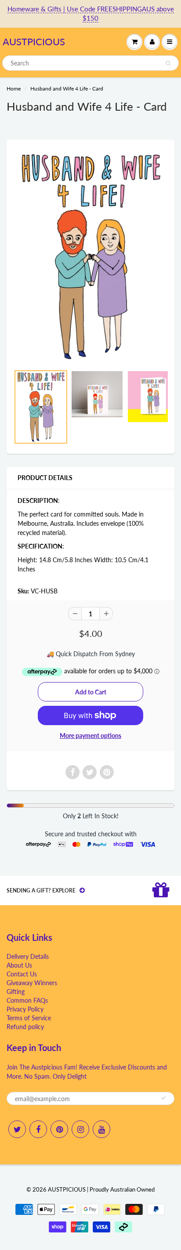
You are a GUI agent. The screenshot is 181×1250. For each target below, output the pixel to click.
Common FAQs (27, 1000)
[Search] (168, 63)
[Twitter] (17, 1129)
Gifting (16, 991)
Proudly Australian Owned (122, 1189)
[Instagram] (80, 1129)
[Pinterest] (59, 1129)
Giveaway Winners (32, 982)
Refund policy (25, 1026)
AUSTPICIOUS (34, 41)
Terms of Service (29, 1018)
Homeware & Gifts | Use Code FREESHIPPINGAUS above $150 (90, 13)
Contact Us (22, 974)
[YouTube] (101, 1129)
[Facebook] (38, 1129)
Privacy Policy (25, 1009)
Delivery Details (28, 956)
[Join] (163, 1098)
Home (14, 88)
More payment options (90, 735)
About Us (19, 965)
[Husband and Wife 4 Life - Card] (90, 256)
